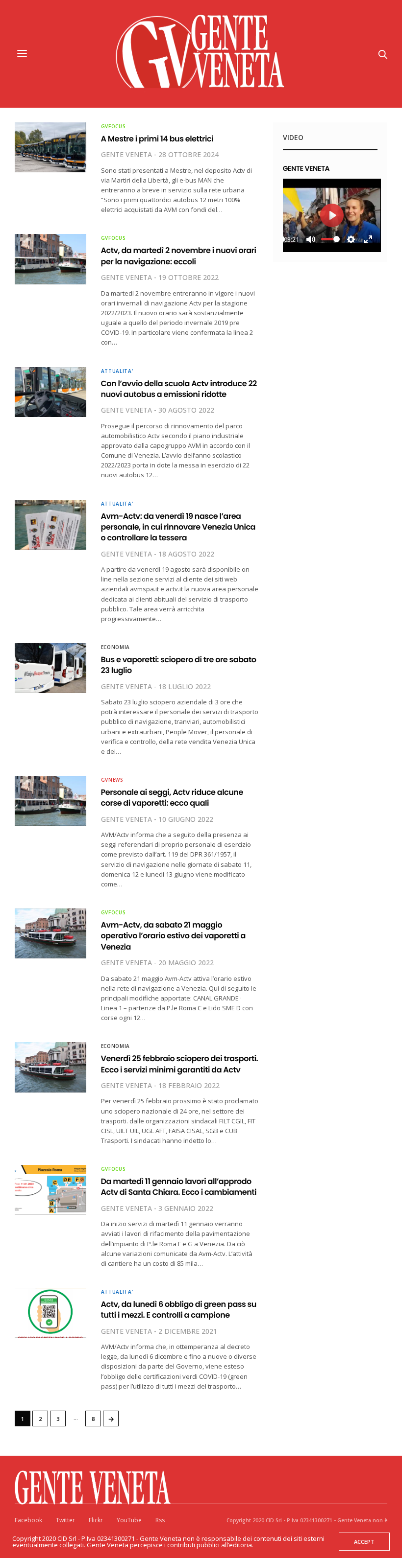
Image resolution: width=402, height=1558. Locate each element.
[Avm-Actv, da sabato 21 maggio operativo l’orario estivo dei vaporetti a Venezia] (50, 933)
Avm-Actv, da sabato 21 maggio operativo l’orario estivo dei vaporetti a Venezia (173, 936)
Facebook (28, 1520)
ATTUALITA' (117, 371)
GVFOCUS (113, 126)
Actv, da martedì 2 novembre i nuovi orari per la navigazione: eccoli (178, 256)
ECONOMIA (115, 647)
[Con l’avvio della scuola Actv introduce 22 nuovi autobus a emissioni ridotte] (50, 392)
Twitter (65, 1520)
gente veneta (126, 154)
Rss (160, 1520)
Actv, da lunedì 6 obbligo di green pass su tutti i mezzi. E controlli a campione (178, 1310)
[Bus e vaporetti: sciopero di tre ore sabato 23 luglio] (50, 668)
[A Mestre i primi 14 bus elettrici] (50, 147)
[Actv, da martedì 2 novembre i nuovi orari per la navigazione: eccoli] (50, 259)
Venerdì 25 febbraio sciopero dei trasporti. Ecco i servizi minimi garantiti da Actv (179, 1064)
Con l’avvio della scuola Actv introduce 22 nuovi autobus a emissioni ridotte (179, 389)
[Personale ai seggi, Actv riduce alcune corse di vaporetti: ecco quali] (50, 801)
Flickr (96, 1520)
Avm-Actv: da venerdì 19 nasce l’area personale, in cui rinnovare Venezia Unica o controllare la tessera (178, 527)
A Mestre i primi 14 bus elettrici (157, 138)
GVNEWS (112, 779)
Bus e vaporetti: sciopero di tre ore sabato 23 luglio (178, 665)
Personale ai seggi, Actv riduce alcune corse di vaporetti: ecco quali (172, 798)
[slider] (330, 239)
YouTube (129, 1520)
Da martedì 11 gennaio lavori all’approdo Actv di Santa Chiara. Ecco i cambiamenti (178, 1187)
